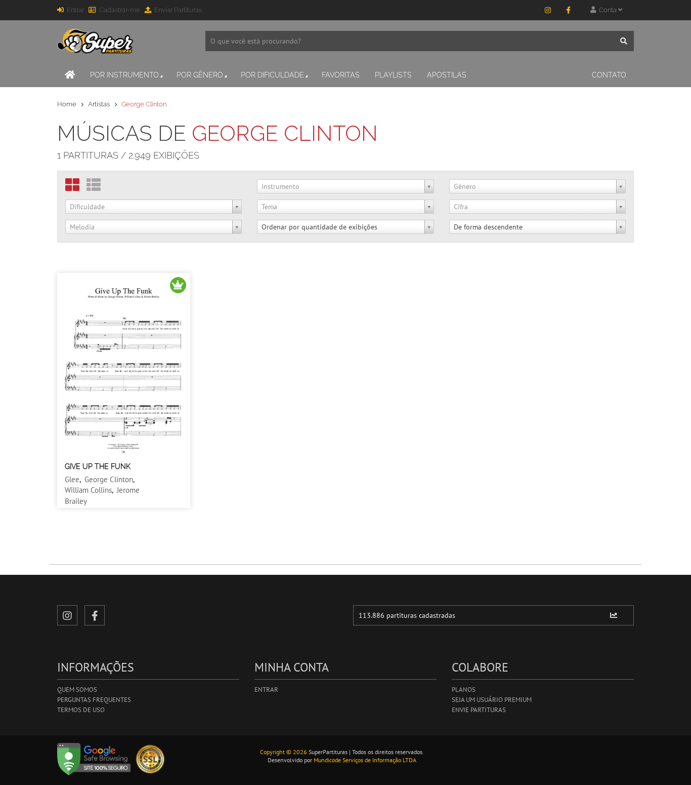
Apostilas (446, 75)
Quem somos (77, 689)
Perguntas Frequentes (94, 699)
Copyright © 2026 (283, 752)
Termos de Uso (81, 709)
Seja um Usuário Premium (492, 699)
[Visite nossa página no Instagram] (548, 10)
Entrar (75, 10)
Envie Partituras (479, 709)
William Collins (88, 490)
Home (66, 104)
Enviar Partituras (178, 10)
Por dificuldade (272, 75)
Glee (72, 479)
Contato (609, 75)
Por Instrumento (124, 75)
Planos (464, 689)
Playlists (393, 75)
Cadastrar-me (119, 10)
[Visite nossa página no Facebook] (568, 10)
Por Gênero (200, 75)
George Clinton (108, 479)
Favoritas (341, 75)
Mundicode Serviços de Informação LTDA (365, 760)
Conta (607, 10)
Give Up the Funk (98, 466)
